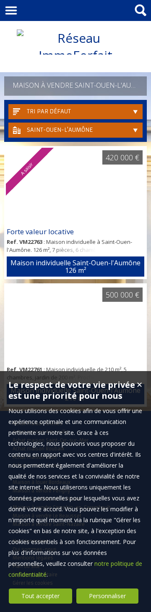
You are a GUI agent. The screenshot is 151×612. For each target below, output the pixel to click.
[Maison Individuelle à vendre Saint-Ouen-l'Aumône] (75, 323)
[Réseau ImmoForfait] (75, 55)
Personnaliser (107, 596)
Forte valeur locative (40, 231)
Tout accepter (40, 596)
